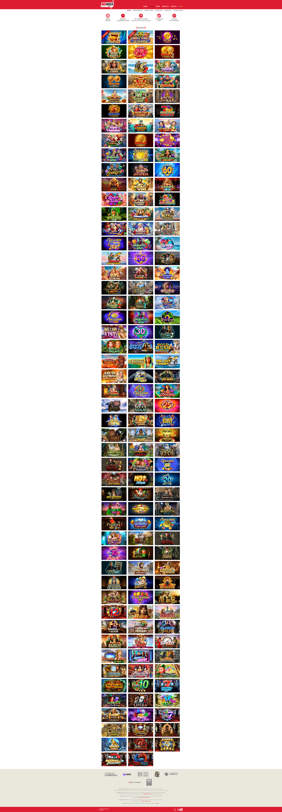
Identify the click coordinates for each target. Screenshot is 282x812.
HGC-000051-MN (146, 801)
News (158, 6)
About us (165, 6)
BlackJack (159, 10)
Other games (178, 10)
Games (151, 6)
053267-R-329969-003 (144, 797)
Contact (174, 6)
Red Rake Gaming (105, 808)
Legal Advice (101, 809)
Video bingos (137, 10)
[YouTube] (179, 809)
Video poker (149, 10)
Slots (129, 10)
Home (145, 6)
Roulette (168, 10)
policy (157, 803)
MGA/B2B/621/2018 (148, 794)
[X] (174, 809)
